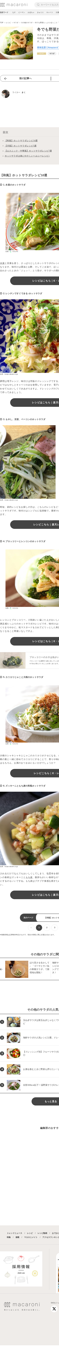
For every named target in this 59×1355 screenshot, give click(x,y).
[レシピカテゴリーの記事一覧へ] (41, 53)
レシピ (30, 1233)
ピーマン (21, 12)
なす (14, 12)
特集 (9, 1237)
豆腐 (57, 12)
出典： (7, 251)
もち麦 (29, 877)
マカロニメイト (31, 1237)
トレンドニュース (14, 1233)
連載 (17, 1237)
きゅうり (40, 12)
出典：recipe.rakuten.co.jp (9, 374)
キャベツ (49, 12)
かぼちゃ (31, 12)
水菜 (2, 263)
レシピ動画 (42, 1233)
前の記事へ (25, 78)
